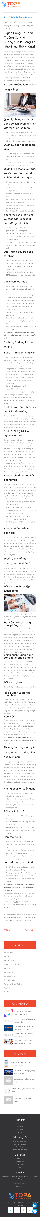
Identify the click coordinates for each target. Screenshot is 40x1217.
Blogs (6, 17)
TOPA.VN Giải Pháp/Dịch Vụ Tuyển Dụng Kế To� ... (23, 1027)
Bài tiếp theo (30, 930)
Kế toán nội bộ (9, 968)
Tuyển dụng (8, 988)
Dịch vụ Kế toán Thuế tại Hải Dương (24, 1100)
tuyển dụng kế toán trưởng (24, 920)
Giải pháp (20, 1129)
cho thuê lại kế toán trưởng (26, 915)
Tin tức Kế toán (9, 980)
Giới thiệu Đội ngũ (20, 1144)
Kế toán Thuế (9, 972)
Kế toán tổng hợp (10, 976)
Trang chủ (20, 1124)
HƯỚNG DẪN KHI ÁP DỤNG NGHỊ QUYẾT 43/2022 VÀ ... (23, 1013)
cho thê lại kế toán (10, 915)
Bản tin (6, 956)
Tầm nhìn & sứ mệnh (20, 1141)
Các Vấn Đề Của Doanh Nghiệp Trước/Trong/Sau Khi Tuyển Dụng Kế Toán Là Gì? (20, 740)
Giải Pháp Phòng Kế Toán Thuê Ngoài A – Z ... (25, 1020)
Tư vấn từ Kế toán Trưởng (13, 984)
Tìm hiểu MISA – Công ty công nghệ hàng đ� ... (24, 1072)
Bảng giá (20, 1167)
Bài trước (8, 930)
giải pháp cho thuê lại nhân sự (14, 918)
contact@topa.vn (20, 1183)
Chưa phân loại (9, 960)
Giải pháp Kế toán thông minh (22, 17)
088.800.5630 (20, 1187)
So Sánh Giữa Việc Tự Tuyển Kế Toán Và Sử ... (25, 1035)
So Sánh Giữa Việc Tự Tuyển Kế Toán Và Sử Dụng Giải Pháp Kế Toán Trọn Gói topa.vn (19, 887)
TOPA (16, 902)
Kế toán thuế (20, 1164)
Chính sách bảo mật (20, 1150)
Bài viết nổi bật (9, 952)
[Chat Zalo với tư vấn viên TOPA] (34, 1205)
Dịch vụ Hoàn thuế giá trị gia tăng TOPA (24, 1080)
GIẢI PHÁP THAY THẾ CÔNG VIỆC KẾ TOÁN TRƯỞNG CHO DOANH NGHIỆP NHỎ (20, 335)
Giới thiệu (20, 1126)
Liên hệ (20, 1132)
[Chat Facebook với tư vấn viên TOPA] (34, 1211)
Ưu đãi (6, 992)
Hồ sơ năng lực (20, 1147)
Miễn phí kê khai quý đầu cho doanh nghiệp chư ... (21, 1064)
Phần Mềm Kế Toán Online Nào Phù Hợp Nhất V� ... (23, 1041)
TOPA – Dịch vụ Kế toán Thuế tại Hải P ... (23, 1090)
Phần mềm (20, 1161)
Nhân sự (20, 1159)
